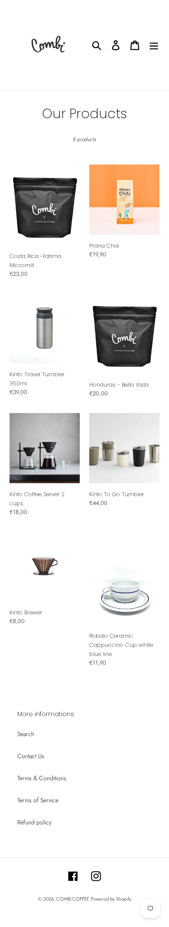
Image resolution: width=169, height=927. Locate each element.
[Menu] (153, 45)
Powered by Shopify (111, 898)
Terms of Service (37, 800)
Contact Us (30, 756)
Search (25, 734)
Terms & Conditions (41, 778)
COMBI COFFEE (72, 898)
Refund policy (34, 822)
